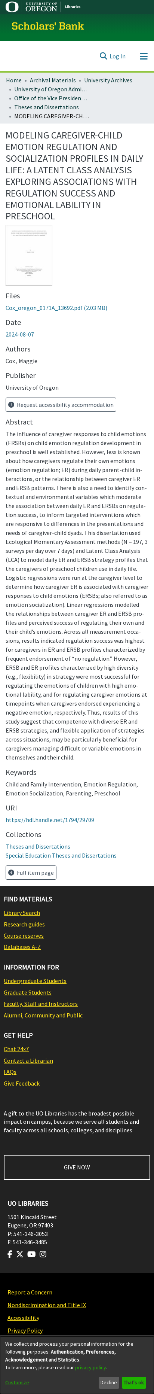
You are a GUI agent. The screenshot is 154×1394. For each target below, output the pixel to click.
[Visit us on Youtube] (31, 1254)
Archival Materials (53, 80)
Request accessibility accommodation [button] (65, 404)
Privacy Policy (25, 1330)
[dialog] (77, 1365)
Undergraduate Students (35, 980)
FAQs (10, 1071)
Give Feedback (22, 1083)
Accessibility (23, 1317)
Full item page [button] (35, 872)
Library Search (22, 912)
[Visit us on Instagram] (43, 1254)
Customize (17, 1382)
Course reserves (24, 935)
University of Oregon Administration (51, 89)
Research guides (24, 924)
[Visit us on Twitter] (20, 1254)
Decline (109, 1382)
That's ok (134, 1382)
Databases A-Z (22, 946)
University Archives (108, 80)
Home (14, 80)
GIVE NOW (77, 1167)
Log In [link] (118, 56)
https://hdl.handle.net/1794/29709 (50, 820)
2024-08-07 (20, 334)
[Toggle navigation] (143, 56)
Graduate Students (28, 992)
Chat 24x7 (16, 1049)
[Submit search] (103, 56)
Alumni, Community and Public (43, 1015)
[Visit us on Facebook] (9, 1254)
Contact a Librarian (28, 1060)
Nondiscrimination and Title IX (46, 1305)
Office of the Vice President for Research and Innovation (51, 98)
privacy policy (90, 1367)
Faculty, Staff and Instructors (41, 1003)
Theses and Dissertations (46, 107)
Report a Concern (29, 1292)
